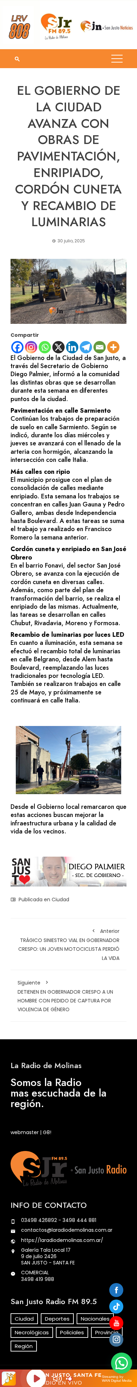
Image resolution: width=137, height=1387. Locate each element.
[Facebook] (17, 347)
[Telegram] (86, 347)
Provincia (106, 1332)
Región (24, 1346)
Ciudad (60, 899)
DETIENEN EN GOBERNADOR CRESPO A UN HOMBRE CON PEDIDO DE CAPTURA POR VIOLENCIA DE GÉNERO (65, 996)
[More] (113, 347)
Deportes (57, 1318)
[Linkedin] (72, 347)
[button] (121, 1363)
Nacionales (95, 1318)
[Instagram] (31, 347)
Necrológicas (32, 1332)
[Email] (99, 347)
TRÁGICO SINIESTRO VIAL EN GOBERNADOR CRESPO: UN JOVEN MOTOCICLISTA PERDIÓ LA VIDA (68, 945)
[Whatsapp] (45, 347)
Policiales (72, 1332)
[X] (58, 347)
